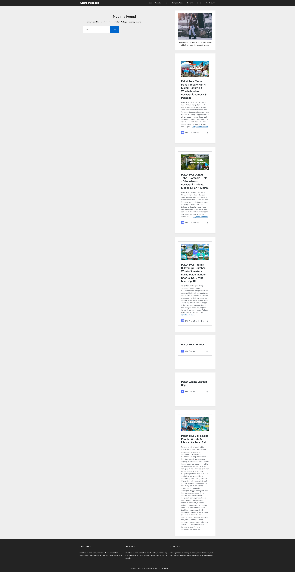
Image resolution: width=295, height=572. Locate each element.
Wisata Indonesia (89, 3)
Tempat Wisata (177, 3)
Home (149, 3)
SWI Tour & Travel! (161, 568)
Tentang (190, 3)
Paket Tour (210, 3)
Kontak (199, 3)
